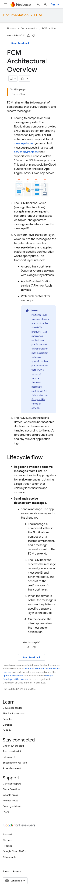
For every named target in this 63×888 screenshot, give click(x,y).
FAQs (6, 811)
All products (9, 857)
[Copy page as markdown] (22, 78)
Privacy (17, 871)
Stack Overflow (11, 789)
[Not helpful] (33, 35)
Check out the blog (13, 745)
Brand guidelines (12, 806)
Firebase (11, 28)
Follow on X (9, 757)
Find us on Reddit (12, 751)
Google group (10, 794)
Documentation (16, 15)
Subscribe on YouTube (15, 762)
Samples (7, 719)
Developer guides (12, 707)
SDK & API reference (14, 713)
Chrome (7, 840)
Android (7, 834)
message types (23, 143)
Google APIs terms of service (38, 403)
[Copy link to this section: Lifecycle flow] (46, 458)
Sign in (55, 4)
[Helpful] (28, 35)
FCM (38, 15)
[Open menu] (5, 4)
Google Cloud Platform (15, 851)
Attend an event (12, 768)
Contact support (12, 783)
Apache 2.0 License (13, 675)
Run (53, 28)
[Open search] (38, 4)
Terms (6, 871)
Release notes (10, 800)
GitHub (7, 730)
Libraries (7, 724)
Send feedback (20, 43)
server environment (26, 152)
